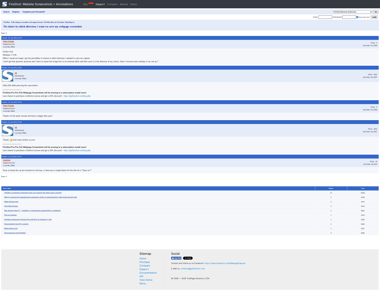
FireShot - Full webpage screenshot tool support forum (23, 22)
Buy (88, 4)
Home (143, 258)
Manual (124, 4)
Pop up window (10, 215)
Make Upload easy (11, 202)
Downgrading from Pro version (16, 224)
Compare (112, 4)
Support (100, 4)
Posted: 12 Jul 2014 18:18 (11, 156)
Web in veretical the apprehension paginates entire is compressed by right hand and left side (40, 197)
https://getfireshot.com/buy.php (77, 96)
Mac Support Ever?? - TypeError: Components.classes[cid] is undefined (32, 210)
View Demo (146, 279)
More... (143, 283)
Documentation (148, 272)
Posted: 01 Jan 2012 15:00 (12, 68)
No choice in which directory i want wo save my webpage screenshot (43, 26)
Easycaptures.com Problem (15, 233)
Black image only (11, 228)
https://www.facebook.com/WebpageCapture (224, 263)
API (141, 276)
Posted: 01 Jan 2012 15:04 (12, 102)
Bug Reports (69, 22)
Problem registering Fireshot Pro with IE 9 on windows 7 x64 (28, 219)
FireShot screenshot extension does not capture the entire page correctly (33, 193)
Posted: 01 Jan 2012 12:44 (12, 38)
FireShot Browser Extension (54, 22)
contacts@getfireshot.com (193, 269)
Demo (133, 4)
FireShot (40, 4)
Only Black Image (11, 206)
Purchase (145, 262)
